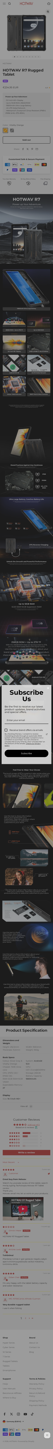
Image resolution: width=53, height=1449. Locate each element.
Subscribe (26, 753)
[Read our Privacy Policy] (46, 734)
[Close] (48, 688)
